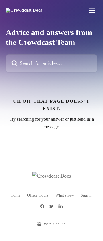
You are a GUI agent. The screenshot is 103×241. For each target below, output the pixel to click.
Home (15, 195)
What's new (64, 195)
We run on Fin (55, 224)
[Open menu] (92, 10)
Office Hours (37, 195)
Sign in (86, 195)
